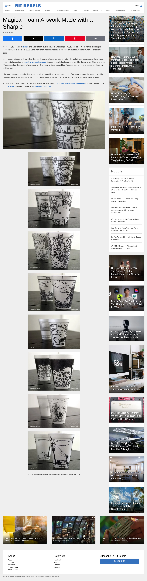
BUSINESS (48, 10)
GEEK (108, 10)
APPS (76, 10)
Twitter (56, 562)
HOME (7, 10)
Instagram (57, 567)
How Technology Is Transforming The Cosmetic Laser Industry (125, 96)
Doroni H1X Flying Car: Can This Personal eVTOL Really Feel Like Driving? (125, 446)
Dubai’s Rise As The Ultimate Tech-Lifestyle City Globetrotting (126, 506)
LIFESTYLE (97, 10)
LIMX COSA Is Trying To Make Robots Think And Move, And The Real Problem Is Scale (126, 334)
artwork (11, 86)
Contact (11, 562)
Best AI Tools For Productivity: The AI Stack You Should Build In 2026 (126, 304)
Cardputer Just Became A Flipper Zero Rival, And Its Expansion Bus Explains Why (121, 539)
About (10, 560)
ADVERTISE (135, 10)
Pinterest (57, 565)
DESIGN (86, 10)
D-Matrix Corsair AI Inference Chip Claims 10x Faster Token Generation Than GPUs (126, 415)
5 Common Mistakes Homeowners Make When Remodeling (124, 475)
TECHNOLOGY (19, 10)
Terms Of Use (12, 569)
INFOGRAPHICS (120, 10)
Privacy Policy (13, 567)
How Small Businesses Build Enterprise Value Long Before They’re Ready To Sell (126, 157)
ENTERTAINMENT (63, 10)
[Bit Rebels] (27, 6)
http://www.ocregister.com (35, 62)
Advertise (11, 565)
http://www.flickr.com (42, 86)
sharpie (25, 47)
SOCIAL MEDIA (34, 10)
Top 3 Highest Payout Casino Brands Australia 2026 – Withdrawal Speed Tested (23, 539)
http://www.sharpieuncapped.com (71, 83)
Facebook (57, 560)
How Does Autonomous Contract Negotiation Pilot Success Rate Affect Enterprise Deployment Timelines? (124, 62)
